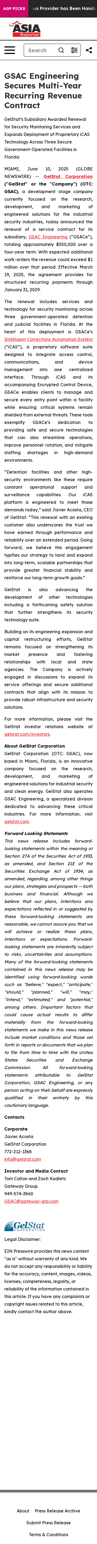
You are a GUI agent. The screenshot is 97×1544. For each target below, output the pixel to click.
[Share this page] (89, 50)
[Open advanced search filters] (74, 50)
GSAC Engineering (48, 236)
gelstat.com (16, 821)
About (23, 1511)
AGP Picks (14, 8)
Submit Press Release (48, 1522)
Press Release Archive (57, 1511)
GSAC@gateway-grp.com (31, 1201)
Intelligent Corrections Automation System (48, 339)
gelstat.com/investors (27, 734)
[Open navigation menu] (9, 50)
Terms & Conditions (48, 1534)
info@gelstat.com (22, 1159)
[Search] (61, 50)
